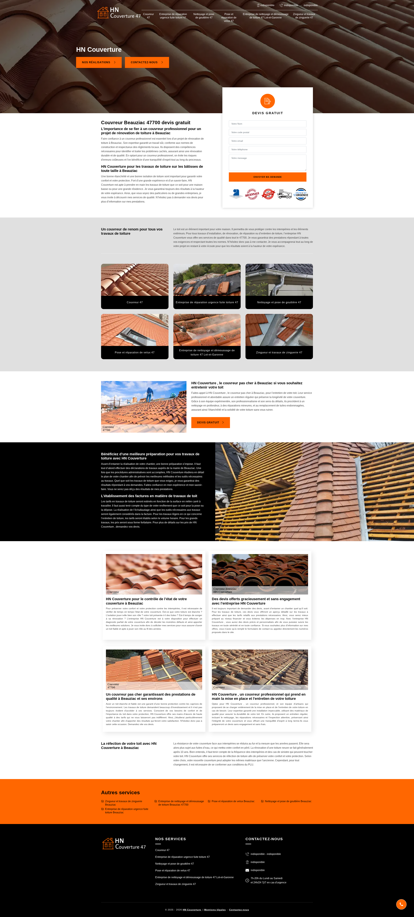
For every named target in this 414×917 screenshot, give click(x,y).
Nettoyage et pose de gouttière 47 (203, 16)
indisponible (291, 5)
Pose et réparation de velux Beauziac (233, 801)
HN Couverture (192, 909)
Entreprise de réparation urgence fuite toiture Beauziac (126, 811)
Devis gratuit (208, 422)
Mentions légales (215, 909)
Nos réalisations (96, 62)
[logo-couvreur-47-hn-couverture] (119, 12)
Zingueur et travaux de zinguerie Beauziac (123, 803)
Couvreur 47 (148, 16)
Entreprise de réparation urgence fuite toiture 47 (173, 16)
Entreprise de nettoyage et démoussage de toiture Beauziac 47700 (181, 803)
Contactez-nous (144, 62)
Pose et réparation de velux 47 (228, 17)
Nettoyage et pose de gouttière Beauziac (288, 801)
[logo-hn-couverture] (124, 843)
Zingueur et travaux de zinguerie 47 (304, 16)
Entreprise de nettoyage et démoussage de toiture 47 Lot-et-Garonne (266, 16)
